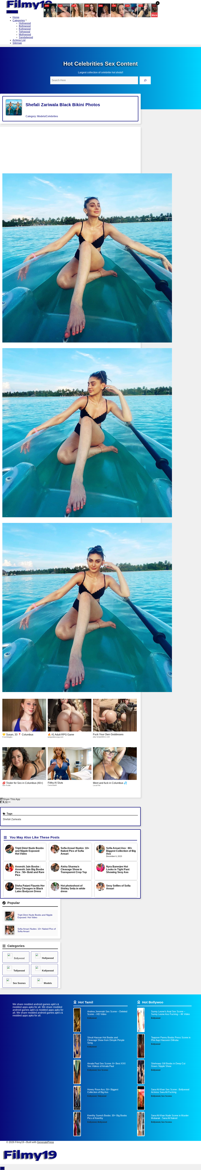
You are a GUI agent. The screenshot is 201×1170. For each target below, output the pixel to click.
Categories (19, 20)
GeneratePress (45, 1142)
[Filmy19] (29, 8)
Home (16, 17)
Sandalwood (26, 37)
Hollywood (25, 23)
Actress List (19, 40)
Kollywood (25, 29)
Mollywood (25, 34)
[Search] (145, 80)
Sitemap (17, 43)
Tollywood (24, 31)
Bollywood (25, 26)
